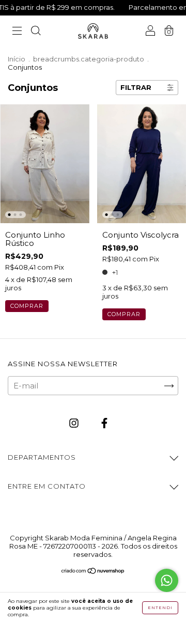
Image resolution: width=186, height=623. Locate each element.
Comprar (26, 305)
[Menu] (17, 32)
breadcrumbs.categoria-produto (88, 59)
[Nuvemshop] (93, 572)
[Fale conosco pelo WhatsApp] (166, 580)
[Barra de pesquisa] (35, 32)
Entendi (160, 607)
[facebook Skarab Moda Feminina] (104, 423)
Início (16, 59)
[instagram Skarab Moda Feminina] (75, 423)
